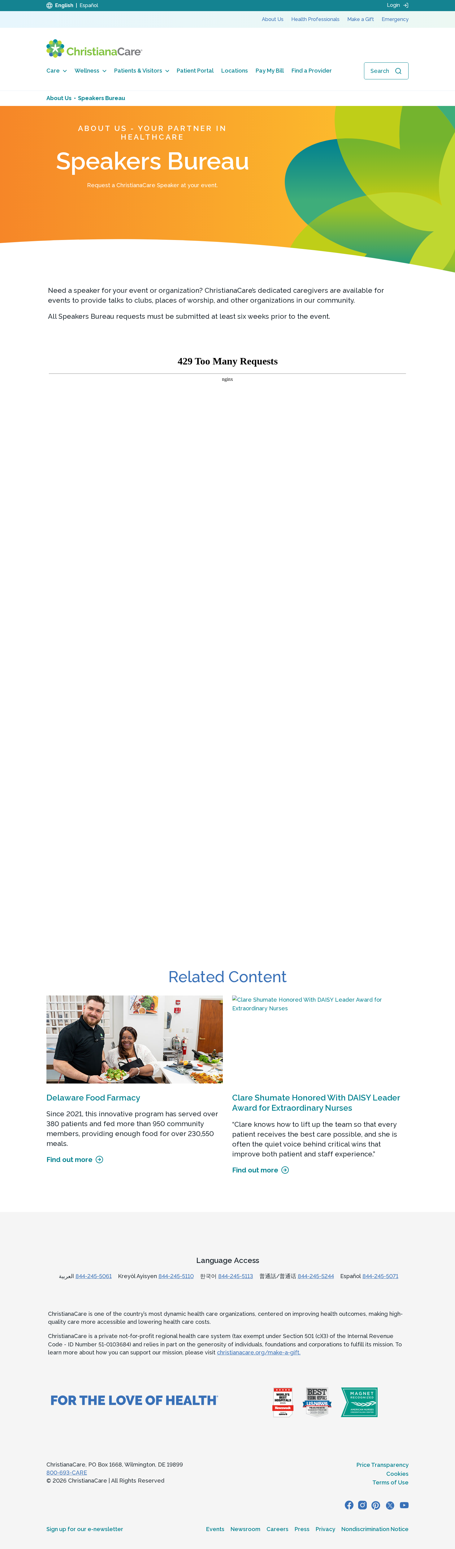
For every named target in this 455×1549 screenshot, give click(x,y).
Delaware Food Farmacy (93, 1097)
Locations (234, 70)
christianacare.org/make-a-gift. (259, 1352)
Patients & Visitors (138, 70)
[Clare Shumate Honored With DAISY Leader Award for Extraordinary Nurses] (320, 1039)
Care (53, 70)
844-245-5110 (176, 1276)
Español (89, 5)
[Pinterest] (375, 1505)
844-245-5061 (94, 1276)
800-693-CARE (66, 1472)
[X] (390, 1505)
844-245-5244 (316, 1276)
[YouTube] (404, 1505)
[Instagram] (362, 1505)
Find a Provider (312, 70)
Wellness (87, 70)
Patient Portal (195, 70)
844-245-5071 (380, 1276)
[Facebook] (349, 1505)
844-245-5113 (235, 1276)
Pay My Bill (270, 70)
